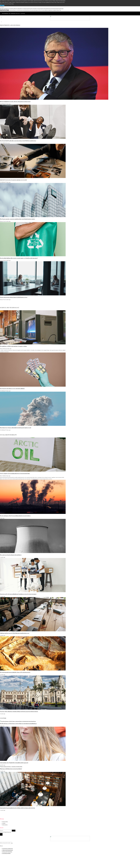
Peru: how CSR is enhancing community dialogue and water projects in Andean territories (19, 711)
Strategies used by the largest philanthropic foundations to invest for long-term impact (18, 594)
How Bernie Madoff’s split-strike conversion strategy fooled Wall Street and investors (18, 140)
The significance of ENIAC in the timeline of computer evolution (13, 346)
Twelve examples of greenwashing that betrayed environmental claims (44, 8)
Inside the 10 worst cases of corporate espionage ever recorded (13, 180)
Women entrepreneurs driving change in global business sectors (13, 297)
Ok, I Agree (2, 5)
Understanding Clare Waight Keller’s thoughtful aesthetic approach (14, 762)
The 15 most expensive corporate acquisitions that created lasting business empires (17, 219)
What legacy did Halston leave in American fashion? (11, 768)
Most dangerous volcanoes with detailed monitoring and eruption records (15, 427)
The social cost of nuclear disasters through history (11, 555)
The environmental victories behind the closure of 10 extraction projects (15, 672)
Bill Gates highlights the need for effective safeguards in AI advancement (15, 8)
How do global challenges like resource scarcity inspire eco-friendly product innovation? (19, 258)
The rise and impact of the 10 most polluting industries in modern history (44, 10)
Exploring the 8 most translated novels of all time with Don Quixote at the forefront (17, 808)
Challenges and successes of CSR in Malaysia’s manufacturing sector (14, 633)
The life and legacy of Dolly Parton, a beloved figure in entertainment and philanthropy (18, 723)
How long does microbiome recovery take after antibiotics (12, 388)
